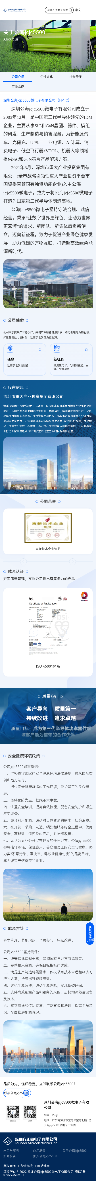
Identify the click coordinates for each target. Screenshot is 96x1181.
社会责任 (75, 77)
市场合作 (18, 86)
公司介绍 (18, 77)
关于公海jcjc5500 (75, 1151)
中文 (78, 10)
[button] (23, 561)
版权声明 (9, 1166)
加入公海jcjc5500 (45, 1156)
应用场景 (39, 1151)
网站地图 (43, 1166)
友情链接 (26, 1166)
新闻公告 (9, 1156)
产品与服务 (11, 1151)
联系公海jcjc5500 (16, 1093)
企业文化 (46, 77)
